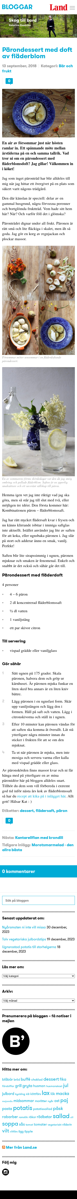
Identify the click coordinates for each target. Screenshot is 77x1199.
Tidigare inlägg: (16, 844)
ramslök (23, 1117)
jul (65, 1085)
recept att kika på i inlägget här (41, 795)
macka (62, 1093)
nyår (50, 1101)
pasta (7, 1108)
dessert (27, 810)
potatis (22, 1108)
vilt (5, 1130)
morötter (41, 1101)
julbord (8, 1093)
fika (63, 1079)
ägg (21, 1131)
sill (71, 1117)
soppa (10, 1123)
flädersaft (45, 810)
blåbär (7, 1079)
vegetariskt (54, 1124)
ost (56, 1100)
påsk (58, 1108)
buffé (25, 1079)
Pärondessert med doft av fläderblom (37, 52)
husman (39, 1086)
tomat (29, 1124)
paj (64, 1100)
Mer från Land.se (21, 1147)
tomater (40, 1124)
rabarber (10, 1116)
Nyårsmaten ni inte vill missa (24, 927)
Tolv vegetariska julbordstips (24, 939)
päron (61, 810)
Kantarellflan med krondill (39, 837)
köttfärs (35, 1094)
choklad (37, 1079)
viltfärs (14, 1131)
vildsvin (67, 1124)
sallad (61, 1116)
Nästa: (8, 837)
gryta (27, 1085)
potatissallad (42, 1109)
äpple (28, 1131)
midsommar (23, 1100)
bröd (17, 1079)
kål (28, 1094)
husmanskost (54, 1086)
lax (46, 1092)
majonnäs (7, 1101)
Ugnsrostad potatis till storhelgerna (29, 947)
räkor (32, 1117)
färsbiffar (8, 1086)
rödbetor (44, 1116)
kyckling (20, 1094)
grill (18, 1085)
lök (52, 1094)
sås (22, 1124)
